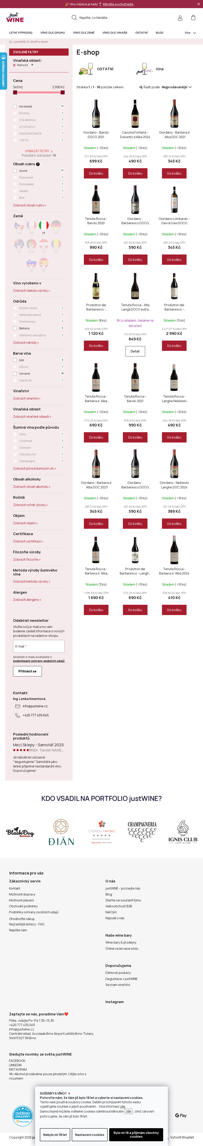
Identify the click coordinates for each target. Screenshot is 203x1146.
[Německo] (56, 228)
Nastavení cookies (89, 1135)
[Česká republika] (19, 228)
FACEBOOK (17, 1061)
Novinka (41, 113)
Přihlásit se (27, 671)
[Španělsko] (44, 266)
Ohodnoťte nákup (22, 919)
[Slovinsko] (31, 266)
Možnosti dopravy (22, 894)
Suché (41, 171)
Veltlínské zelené (41, 315)
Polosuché (41, 177)
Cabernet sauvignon (41, 335)
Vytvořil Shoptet (182, 1137)
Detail (135, 351)
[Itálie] (44, 228)
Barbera (41, 328)
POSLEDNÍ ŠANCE (41, 133)
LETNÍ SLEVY (41, 127)
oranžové (41, 380)
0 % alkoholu (41, 120)
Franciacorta (41, 454)
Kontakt (14, 888)
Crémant (41, 447)
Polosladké (41, 184)
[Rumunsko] (56, 247)
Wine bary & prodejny (120, 942)
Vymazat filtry (37, 151)
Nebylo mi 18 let (55, 1135)
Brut (41, 197)
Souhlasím (136, 1134)
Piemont (25, 65)
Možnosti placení (21, 900)
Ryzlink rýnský (41, 308)
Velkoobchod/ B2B (118, 906)
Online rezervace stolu (121, 948)
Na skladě (41, 106)
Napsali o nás (114, 918)
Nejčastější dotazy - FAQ (26, 924)
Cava (41, 434)
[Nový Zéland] (19, 247)
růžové (41, 367)
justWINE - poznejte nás (122, 888)
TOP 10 (41, 140)
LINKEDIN (15, 1065)
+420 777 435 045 (36, 715)
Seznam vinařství (117, 985)
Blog (108, 894)
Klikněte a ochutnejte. (118, 4)
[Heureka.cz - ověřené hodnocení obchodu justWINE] (22, 1116)
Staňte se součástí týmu (123, 900)
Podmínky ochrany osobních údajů (33, 912)
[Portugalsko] (31, 247)
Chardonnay (41, 321)
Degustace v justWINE (121, 979)
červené (41, 373)
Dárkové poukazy (118, 972)
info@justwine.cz (35, 706)
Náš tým (111, 912)
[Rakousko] (44, 247)
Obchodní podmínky (23, 906)
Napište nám (18, 930)
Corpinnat (41, 441)
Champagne (41, 461)
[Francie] (31, 228)
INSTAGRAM (18, 1069)
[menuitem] (20, 32)
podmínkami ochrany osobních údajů (39, 661)
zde (122, 1106)
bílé (41, 360)
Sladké (41, 191)
